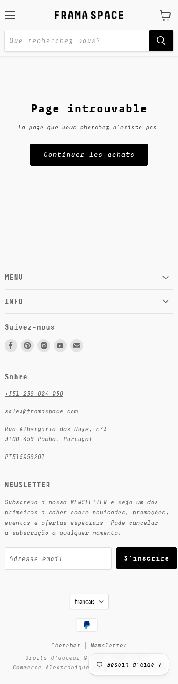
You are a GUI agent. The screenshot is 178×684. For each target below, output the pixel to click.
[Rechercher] (161, 40)
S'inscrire (146, 558)
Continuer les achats (89, 154)
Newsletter (108, 645)
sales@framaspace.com (41, 411)
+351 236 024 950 (34, 393)
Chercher (65, 645)
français (85, 601)
